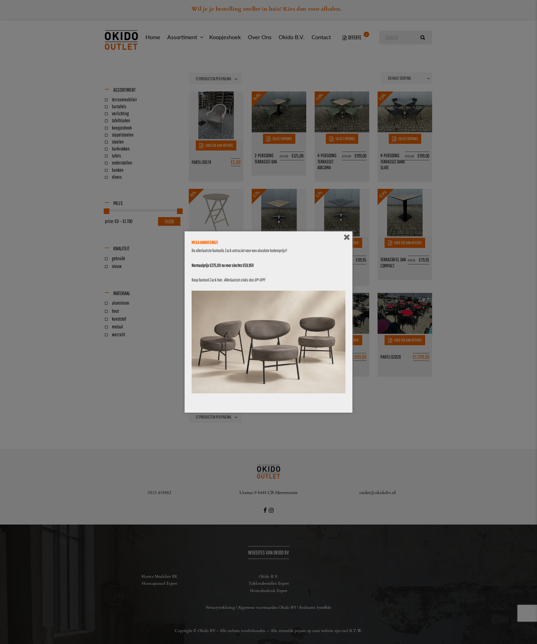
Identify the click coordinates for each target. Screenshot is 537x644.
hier (219, 279)
